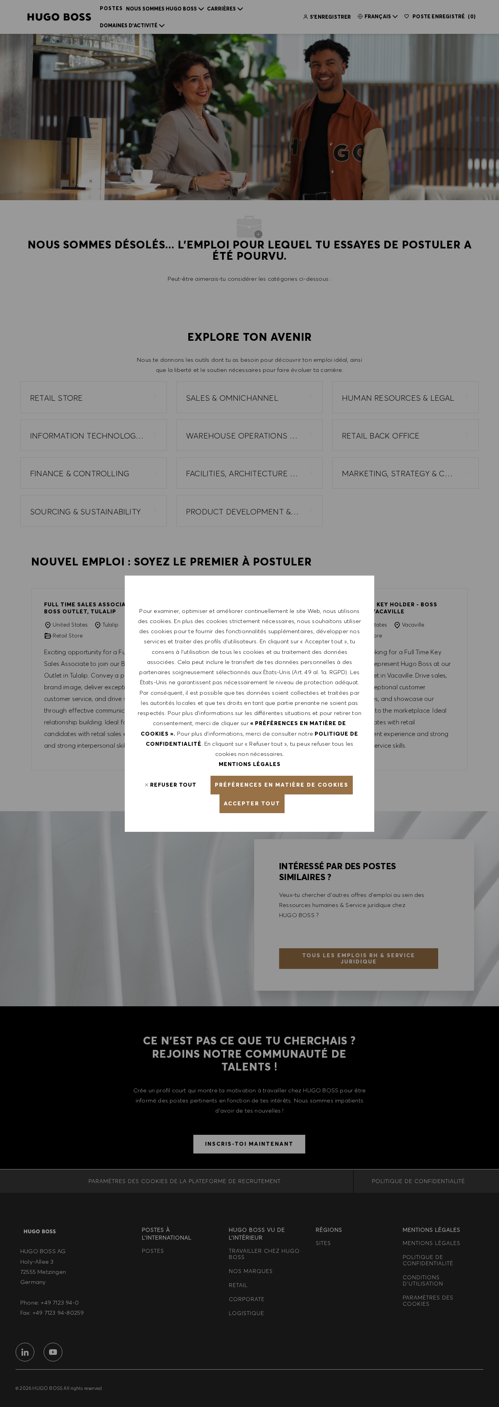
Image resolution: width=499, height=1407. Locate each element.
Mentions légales (250, 764)
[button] (282, 785)
